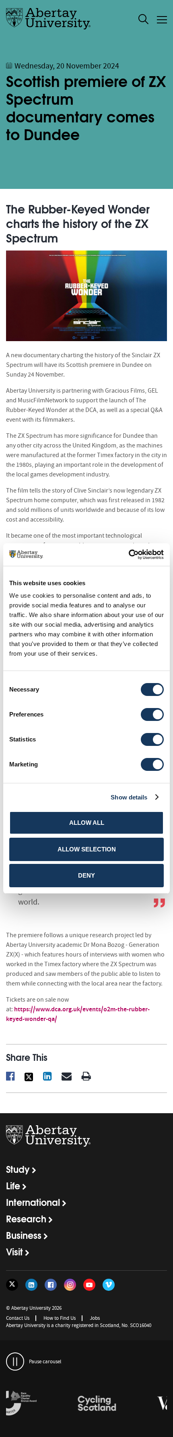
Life (13, 1185)
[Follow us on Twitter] (12, 1285)
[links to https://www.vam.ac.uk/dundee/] (127, 1403)
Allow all (86, 822)
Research (26, 1218)
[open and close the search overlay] (143, 20)
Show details (129, 797)
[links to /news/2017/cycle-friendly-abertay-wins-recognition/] (46, 1403)
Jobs (95, 1318)
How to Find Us (59, 1318)
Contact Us (17, 1318)
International (33, 1202)
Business (23, 1235)
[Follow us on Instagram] (70, 1285)
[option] (46, 1404)
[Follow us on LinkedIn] (31, 1285)
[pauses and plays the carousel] (15, 1361)
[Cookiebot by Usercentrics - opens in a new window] (128, 554)
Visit (14, 1251)
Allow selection (87, 849)
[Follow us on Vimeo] (109, 1285)
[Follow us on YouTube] (89, 1285)
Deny (86, 875)
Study (18, 1169)
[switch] (152, 714)
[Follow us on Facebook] (51, 1285)
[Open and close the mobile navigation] (162, 19)
